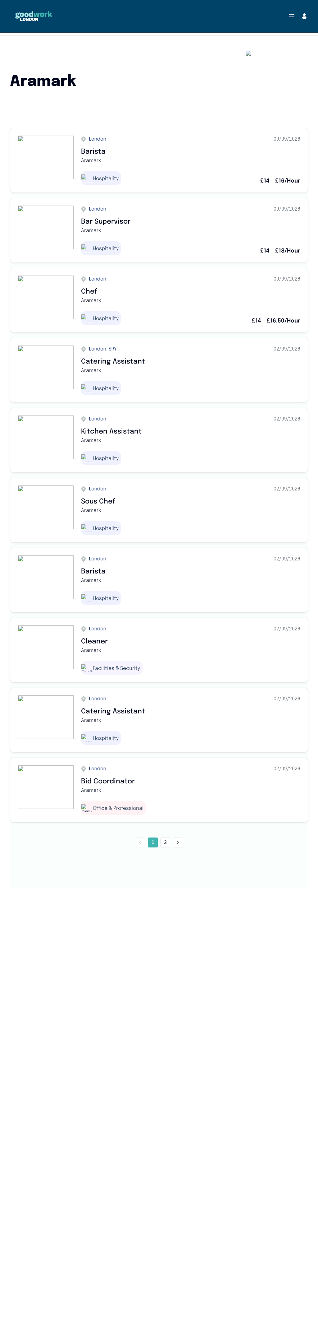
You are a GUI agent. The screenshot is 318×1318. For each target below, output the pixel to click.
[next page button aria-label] (178, 842)
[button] (292, 16)
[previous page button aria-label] (140, 842)
